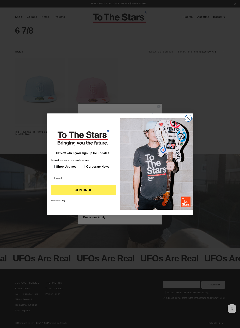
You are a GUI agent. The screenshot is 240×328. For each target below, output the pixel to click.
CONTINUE (83, 190)
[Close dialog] (188, 118)
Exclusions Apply (58, 201)
